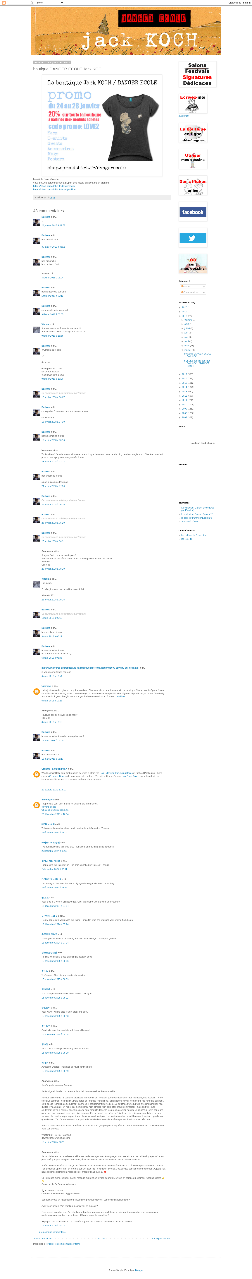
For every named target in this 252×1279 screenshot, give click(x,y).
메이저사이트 (48, 824)
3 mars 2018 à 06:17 (52, 636)
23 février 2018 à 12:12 (53, 461)
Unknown (46, 686)
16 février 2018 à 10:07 (53, 397)
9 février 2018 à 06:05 (52, 314)
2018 (185, 316)
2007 (185, 417)
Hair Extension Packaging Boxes (116, 773)
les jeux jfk (186, 539)
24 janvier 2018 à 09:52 (53, 225)
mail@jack (184, 116)
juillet (187, 328)
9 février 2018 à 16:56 (52, 336)
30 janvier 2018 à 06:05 (53, 247)
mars (187, 345)
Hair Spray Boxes (130, 776)
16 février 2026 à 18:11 (53, 1142)
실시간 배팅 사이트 (51, 860)
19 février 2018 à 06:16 (53, 440)
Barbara (46, 217)
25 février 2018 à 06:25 (53, 504)
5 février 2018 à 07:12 (52, 296)
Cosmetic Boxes (57, 776)
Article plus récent (43, 1238)
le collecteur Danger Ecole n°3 (196, 518)
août (186, 324)
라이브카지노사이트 (51, 879)
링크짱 (45, 1044)
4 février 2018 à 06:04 (52, 277)
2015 (185, 383)
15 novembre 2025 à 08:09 (55, 979)
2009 (185, 409)
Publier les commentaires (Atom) (63, 1244)
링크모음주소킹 (49, 952)
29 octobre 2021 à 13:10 (54, 789)
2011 (185, 400)
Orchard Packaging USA (54, 769)
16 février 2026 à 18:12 (53, 1225)
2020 (185, 307)
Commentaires (190, 292)
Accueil (102, 1238)
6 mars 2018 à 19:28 (52, 700)
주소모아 (46, 1007)
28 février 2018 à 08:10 (53, 569)
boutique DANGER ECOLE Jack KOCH (197, 355)
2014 (185, 387)
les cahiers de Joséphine (193, 535)
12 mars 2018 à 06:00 (52, 740)
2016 (185, 378)
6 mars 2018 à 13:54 (52, 676)
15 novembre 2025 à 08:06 (55, 961)
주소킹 (45, 971)
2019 (185, 311)
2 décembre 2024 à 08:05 (54, 851)
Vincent (45, 324)
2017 (185, 374)
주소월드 (46, 1026)
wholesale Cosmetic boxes (55, 810)
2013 (185, 391)
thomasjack (48, 799)
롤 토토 (45, 897)
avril (186, 341)
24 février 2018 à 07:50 (53, 486)
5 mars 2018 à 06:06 (52, 658)
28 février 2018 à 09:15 (53, 599)
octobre (188, 320)
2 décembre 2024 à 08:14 (54, 887)
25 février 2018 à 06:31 (53, 541)
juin (186, 332)
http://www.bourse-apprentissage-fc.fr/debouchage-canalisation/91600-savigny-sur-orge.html (90, 668)
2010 (185, 404)
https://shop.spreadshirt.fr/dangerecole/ (54, 186)
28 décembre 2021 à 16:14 (55, 814)
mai (186, 337)
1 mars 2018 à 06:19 (52, 618)
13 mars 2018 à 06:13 (52, 759)
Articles (187, 286)
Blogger (139, 1270)
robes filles (119, 696)
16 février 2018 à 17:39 (53, 422)
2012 (185, 396)
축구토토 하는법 (50, 934)
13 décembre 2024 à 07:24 (55, 906)
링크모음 (46, 989)
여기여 (45, 1062)
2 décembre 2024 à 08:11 (54, 869)
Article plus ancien (160, 1238)
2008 (185, 413)
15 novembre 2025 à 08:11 (55, 998)
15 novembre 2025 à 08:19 (55, 1053)
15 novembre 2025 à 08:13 (55, 1016)
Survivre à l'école (190, 521)
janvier (188, 350)
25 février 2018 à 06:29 (53, 523)
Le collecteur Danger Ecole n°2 (197, 514)
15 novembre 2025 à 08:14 (55, 1034)
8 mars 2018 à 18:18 (52, 722)
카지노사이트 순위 (51, 842)
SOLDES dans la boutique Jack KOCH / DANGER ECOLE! (197, 363)
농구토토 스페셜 (50, 916)
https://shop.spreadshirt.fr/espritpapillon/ (54, 189)
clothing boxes (49, 807)
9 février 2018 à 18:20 (52, 379)
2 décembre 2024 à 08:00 (54, 832)
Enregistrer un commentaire (52, 1232)
